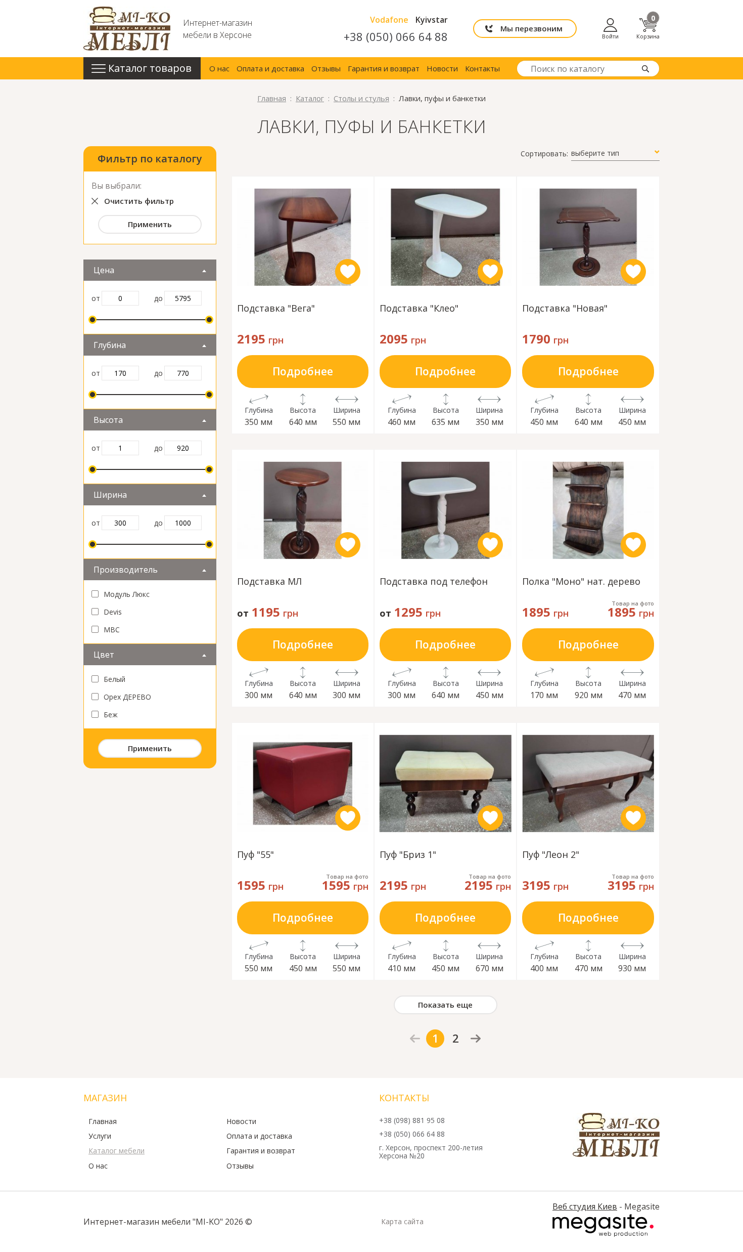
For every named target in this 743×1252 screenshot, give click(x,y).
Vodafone (389, 19)
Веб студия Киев (584, 1206)
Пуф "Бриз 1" (408, 855)
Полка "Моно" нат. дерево (581, 582)
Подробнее (302, 371)
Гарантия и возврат (384, 68)
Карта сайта (402, 1221)
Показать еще (445, 1005)
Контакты (482, 68)
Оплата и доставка (270, 68)
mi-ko (126, 29)
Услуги (99, 1136)
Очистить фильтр (139, 201)
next (476, 1038)
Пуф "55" (255, 855)
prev (415, 1039)
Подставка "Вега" (276, 309)
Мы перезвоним (531, 28)
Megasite (603, 1226)
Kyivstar (431, 19)
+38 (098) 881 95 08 (412, 1120)
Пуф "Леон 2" (550, 855)
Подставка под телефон (434, 582)
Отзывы (326, 68)
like (347, 271)
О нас (219, 68)
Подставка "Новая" (565, 309)
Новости (442, 68)
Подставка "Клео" (419, 309)
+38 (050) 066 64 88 (396, 36)
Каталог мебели (116, 1150)
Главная (102, 1121)
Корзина (648, 28)
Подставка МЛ (269, 582)
